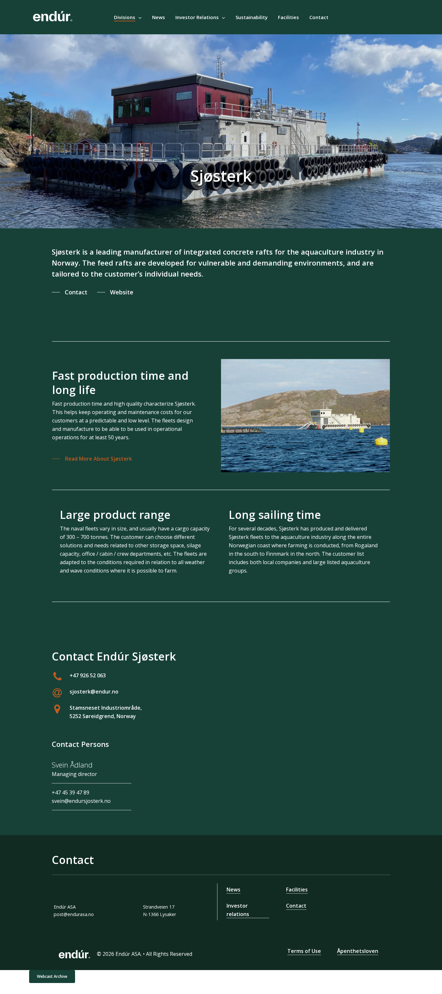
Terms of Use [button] (304, 951)
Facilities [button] (297, 889)
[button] (69, 292)
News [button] (233, 889)
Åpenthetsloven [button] (357, 951)
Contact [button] (296, 905)
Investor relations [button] (238, 910)
